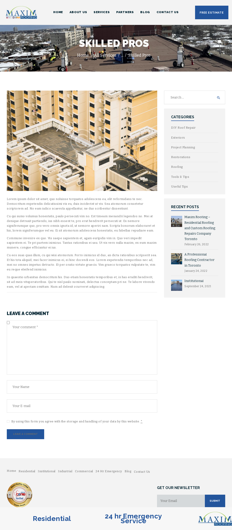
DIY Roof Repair (183, 127)
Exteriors (178, 137)
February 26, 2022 (196, 244)
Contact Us (142, 471)
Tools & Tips (180, 176)
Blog (128, 471)
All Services (105, 55)
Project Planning (183, 147)
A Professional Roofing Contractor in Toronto (199, 260)
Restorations (180, 157)
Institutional (193, 281)
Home (83, 55)
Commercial (84, 471)
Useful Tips (179, 186)
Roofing (177, 167)
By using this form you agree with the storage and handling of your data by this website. (77, 421)
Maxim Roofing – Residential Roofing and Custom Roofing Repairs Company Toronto (199, 228)
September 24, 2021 (197, 286)
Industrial (65, 471)
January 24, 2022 (195, 270)
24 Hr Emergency (109, 471)
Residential (27, 471)
